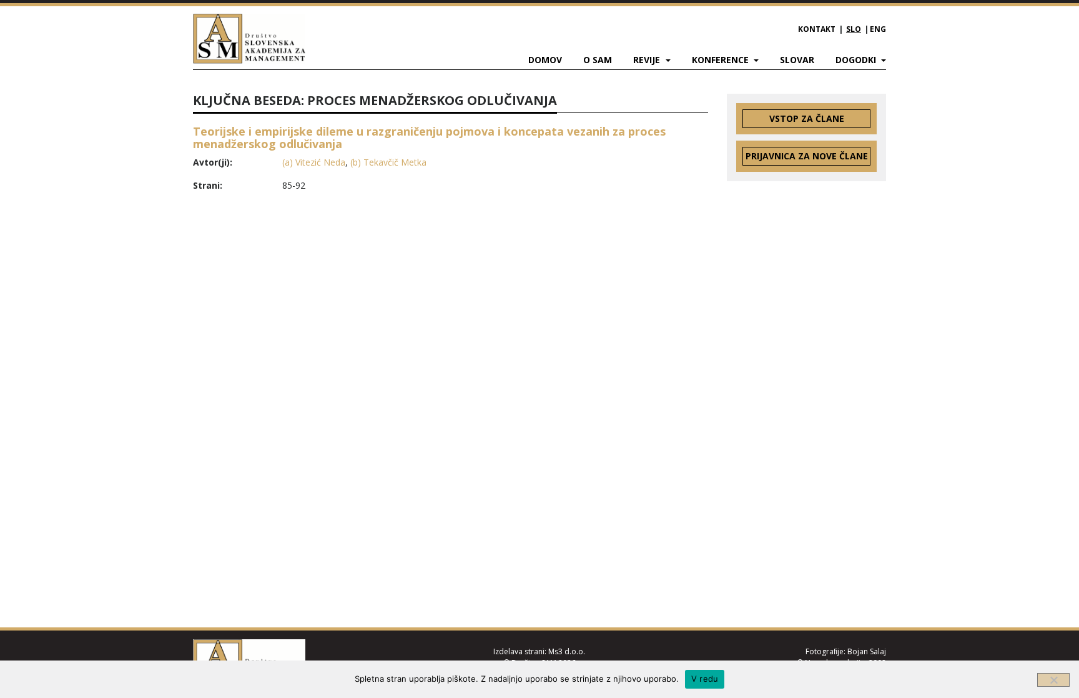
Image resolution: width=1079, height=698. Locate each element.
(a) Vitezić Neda (313, 162)
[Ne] (1053, 680)
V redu (705, 679)
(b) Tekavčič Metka (388, 162)
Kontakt (816, 29)
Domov (545, 60)
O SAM (597, 60)
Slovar (797, 60)
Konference (721, 60)
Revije (648, 60)
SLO (853, 29)
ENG (878, 29)
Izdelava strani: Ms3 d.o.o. (539, 651)
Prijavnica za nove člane (807, 156)
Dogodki (857, 60)
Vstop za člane (806, 118)
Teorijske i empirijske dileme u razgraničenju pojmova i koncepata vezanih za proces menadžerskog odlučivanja (429, 137)
